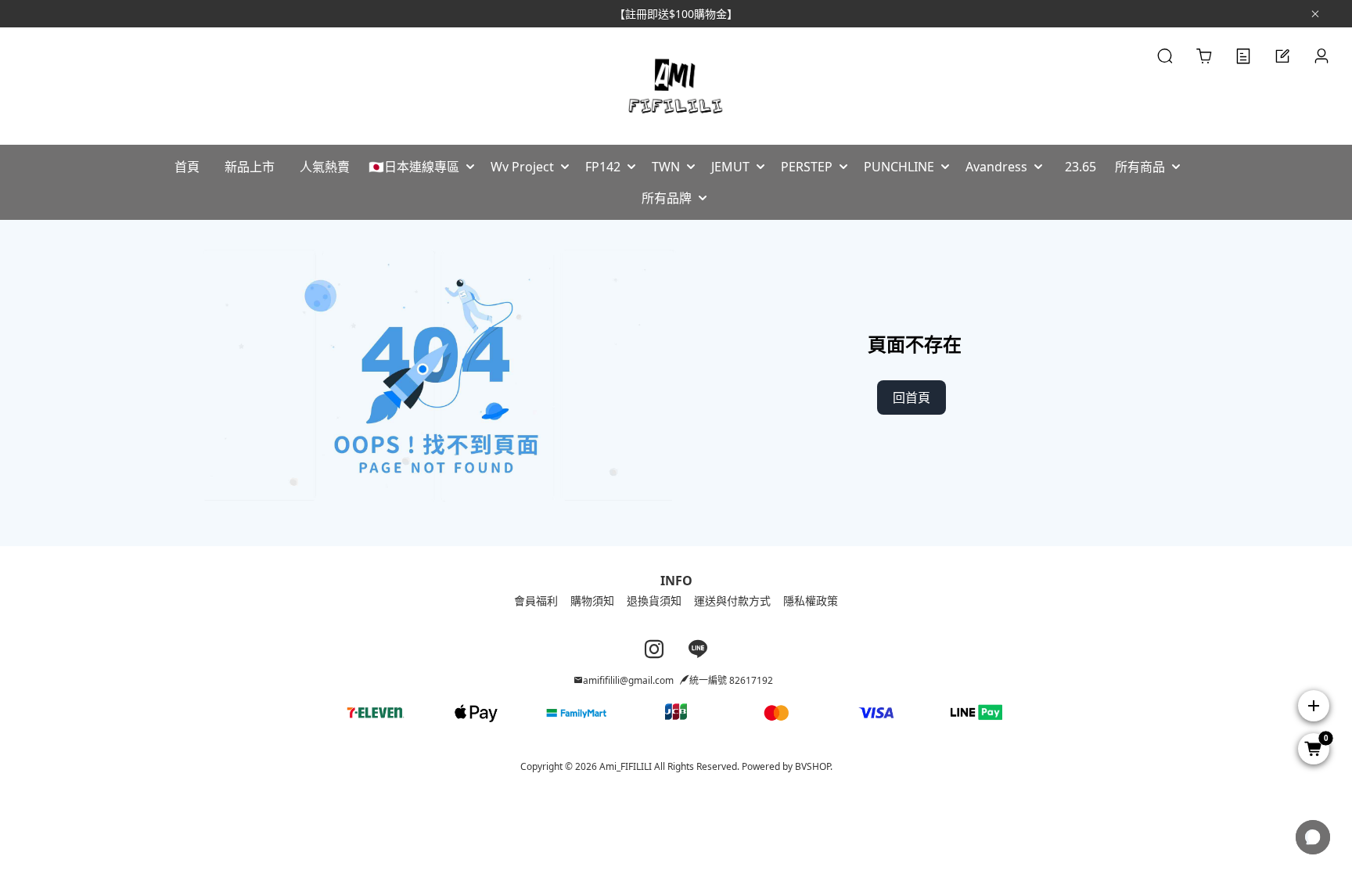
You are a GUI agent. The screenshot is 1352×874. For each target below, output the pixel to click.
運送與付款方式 (732, 600)
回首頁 (911, 397)
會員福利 (536, 600)
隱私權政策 (810, 600)
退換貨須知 (654, 600)
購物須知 (592, 600)
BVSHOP (812, 766)
